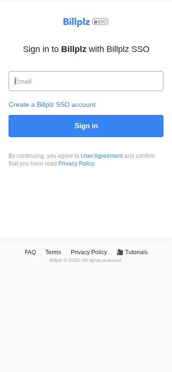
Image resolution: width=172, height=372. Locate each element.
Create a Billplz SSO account (52, 104)
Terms (53, 252)
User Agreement (102, 156)
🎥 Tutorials (132, 252)
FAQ (30, 252)
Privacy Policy (76, 163)
